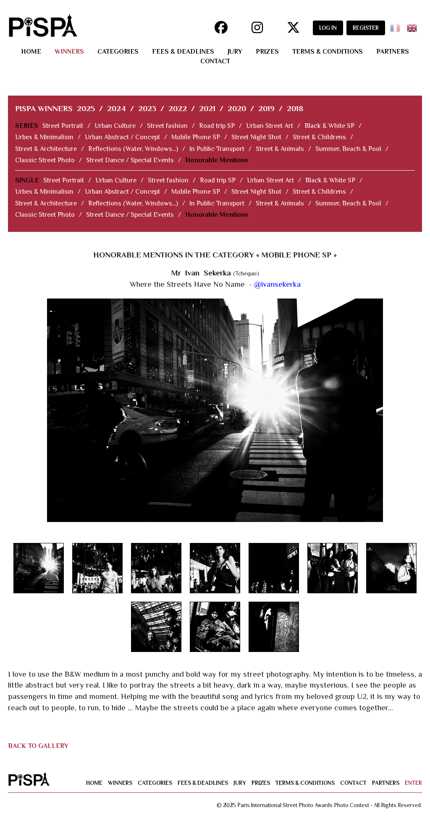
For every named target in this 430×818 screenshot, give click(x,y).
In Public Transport (216, 149)
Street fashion (167, 126)
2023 (147, 108)
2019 (266, 108)
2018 (295, 108)
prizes (267, 51)
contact (215, 61)
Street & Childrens (319, 137)
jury (235, 51)
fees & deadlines (183, 51)
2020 (237, 108)
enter (413, 783)
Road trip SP (217, 126)
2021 (207, 108)
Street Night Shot (256, 137)
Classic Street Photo (45, 160)
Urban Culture (115, 126)
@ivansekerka (277, 284)
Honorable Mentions (216, 160)
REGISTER (366, 28)
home (31, 51)
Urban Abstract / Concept (122, 137)
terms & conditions (327, 51)
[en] (414, 25)
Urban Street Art (269, 126)
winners (69, 51)
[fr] (397, 25)
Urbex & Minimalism (44, 137)
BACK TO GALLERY (38, 746)
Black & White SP (329, 126)
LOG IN (328, 28)
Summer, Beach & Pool (348, 149)
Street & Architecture (46, 149)
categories (118, 51)
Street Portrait (62, 126)
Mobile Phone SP (195, 137)
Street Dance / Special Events (130, 160)
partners (392, 51)
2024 (116, 108)
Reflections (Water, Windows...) (133, 149)
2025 (86, 108)
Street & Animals (280, 149)
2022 (177, 108)
